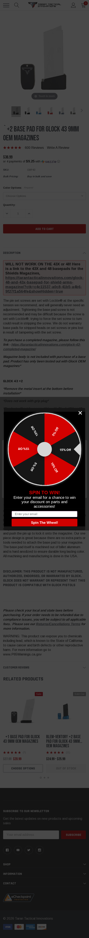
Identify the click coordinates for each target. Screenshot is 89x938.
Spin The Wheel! (44, 522)
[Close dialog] (80, 412)
